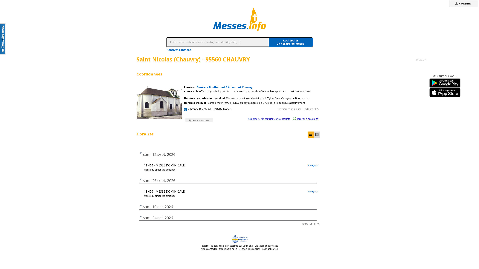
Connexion (465, 3)
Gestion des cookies (249, 249)
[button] (311, 135)
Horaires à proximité (307, 118)
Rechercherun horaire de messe (290, 42)
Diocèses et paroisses (266, 245)
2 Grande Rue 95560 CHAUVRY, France (209, 109)
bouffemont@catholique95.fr (212, 91)
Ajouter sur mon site (199, 120)
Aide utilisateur (270, 249)
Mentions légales (228, 249)
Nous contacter (209, 249)
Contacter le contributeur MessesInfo (270, 118)
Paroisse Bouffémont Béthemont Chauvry (225, 87)
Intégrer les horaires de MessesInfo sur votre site (227, 245)
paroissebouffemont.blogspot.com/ (266, 91)
